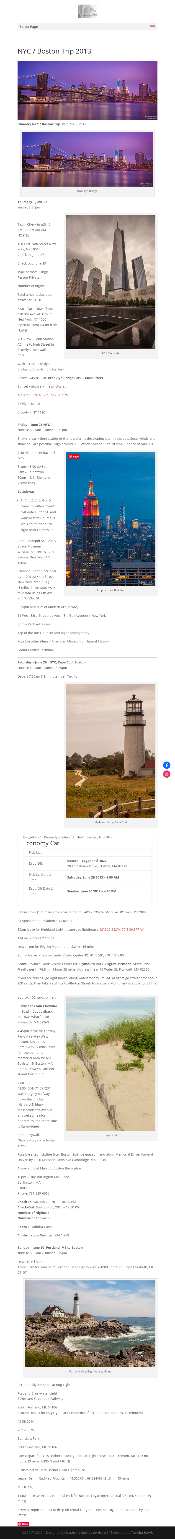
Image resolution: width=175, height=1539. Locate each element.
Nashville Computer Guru (86, 1532)
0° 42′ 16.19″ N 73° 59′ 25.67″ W (43, 395)
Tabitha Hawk (142, 1532)
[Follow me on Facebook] (166, 765)
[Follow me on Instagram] (166, 774)
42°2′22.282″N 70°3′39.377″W (121, 929)
